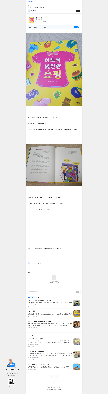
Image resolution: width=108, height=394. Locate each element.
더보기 (79, 1)
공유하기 (79, 391)
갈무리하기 (76, 391)
